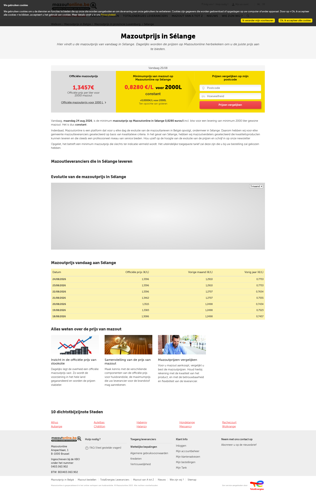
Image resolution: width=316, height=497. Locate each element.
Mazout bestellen (87, 479)
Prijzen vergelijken (230, 104)
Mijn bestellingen (185, 462)
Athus (54, 422)
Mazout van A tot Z (143, 479)
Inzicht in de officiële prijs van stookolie (73, 361)
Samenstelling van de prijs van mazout (128, 361)
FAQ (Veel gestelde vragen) (105, 447)
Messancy (185, 426)
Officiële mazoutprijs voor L (82, 102)
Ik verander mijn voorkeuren (257, 20)
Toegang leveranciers (143, 439)
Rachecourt (229, 422)
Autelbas (99, 422)
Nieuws (162, 479)
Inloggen (181, 445)
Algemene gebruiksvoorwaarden (149, 453)
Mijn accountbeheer (187, 451)
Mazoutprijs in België (62, 479)
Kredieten (136, 458)
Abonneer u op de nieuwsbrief (238, 444)
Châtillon (99, 426)
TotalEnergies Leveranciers (114, 479)
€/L (140, 87)
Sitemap (192, 479)
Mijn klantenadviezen (188, 456)
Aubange (56, 426)
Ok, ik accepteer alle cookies (295, 20)
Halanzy (142, 426)
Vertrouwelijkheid (140, 464)
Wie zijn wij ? (177, 479)
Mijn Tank (181, 467)
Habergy (142, 422)
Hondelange (187, 422)
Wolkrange (229, 426)
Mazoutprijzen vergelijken (177, 360)
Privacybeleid (108, 14)
